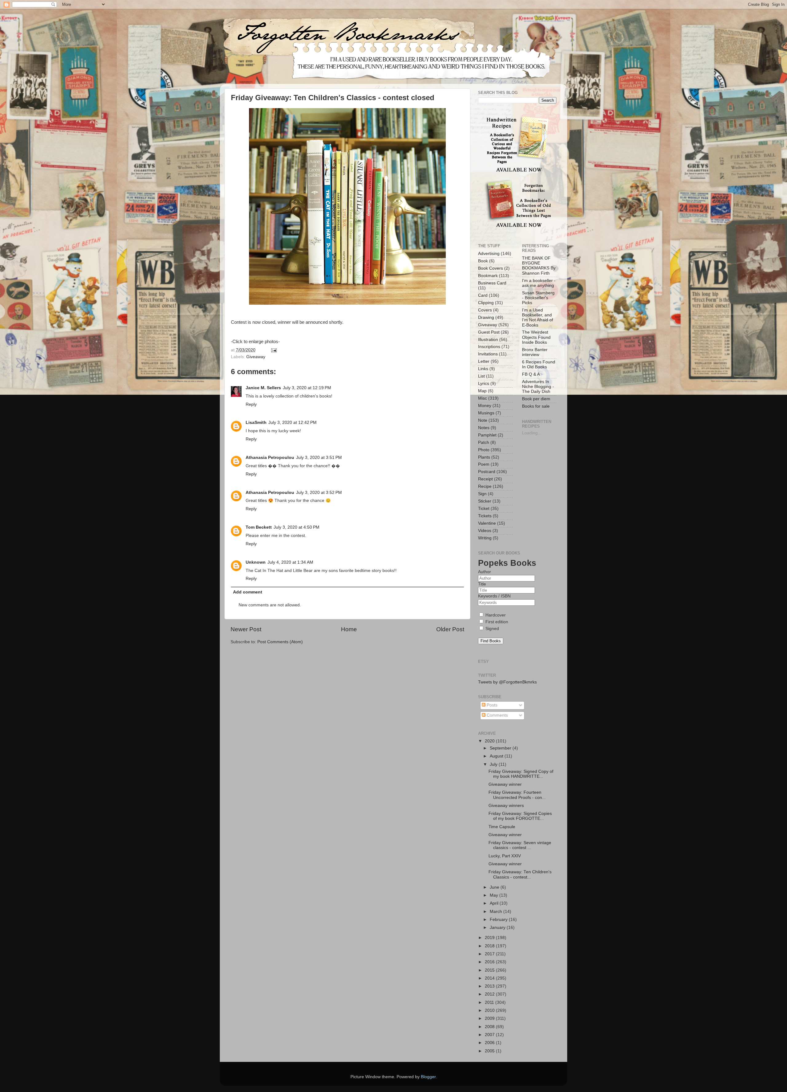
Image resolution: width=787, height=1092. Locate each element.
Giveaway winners (506, 805)
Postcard (486, 471)
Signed (491, 628)
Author (484, 571)
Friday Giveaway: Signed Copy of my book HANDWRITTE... (520, 774)
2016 (490, 962)
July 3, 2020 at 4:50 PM (296, 527)
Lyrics (483, 383)
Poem (483, 464)
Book (483, 261)
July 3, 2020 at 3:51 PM (319, 457)
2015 (490, 970)
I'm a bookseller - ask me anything (539, 283)
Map (482, 391)
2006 (490, 1042)
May (494, 895)
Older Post (450, 629)
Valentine (487, 523)
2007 (490, 1034)
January (498, 927)
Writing (485, 538)
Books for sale (536, 406)
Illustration (488, 339)
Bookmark (488, 275)
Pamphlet (487, 435)
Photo (483, 450)
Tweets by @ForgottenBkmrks (507, 682)
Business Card (492, 283)
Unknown (256, 562)
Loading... (531, 433)
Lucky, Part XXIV (504, 856)
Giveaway (255, 356)
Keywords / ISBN (494, 596)
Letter (483, 361)
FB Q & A (531, 374)
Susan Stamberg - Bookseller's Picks (538, 298)
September (501, 748)
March (496, 911)
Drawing (486, 317)
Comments (496, 715)
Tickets (485, 516)
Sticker (484, 501)
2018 (490, 946)
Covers (485, 310)
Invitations (488, 354)
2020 (490, 741)
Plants (484, 457)
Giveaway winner (505, 784)
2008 (490, 1026)
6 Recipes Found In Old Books (538, 364)
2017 (490, 954)
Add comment (247, 592)
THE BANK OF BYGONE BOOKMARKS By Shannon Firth (539, 266)
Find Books (491, 641)
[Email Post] (273, 350)
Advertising (489, 253)
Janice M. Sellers (263, 388)
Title (482, 584)
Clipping (486, 302)
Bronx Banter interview (535, 352)
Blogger (428, 1076)
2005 (490, 1051)
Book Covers (490, 268)
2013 (490, 986)
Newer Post (246, 629)
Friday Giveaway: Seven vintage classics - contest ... (519, 845)
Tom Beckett (259, 527)
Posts (491, 705)
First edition (496, 622)
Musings (486, 413)
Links (483, 368)
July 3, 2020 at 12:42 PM (292, 422)
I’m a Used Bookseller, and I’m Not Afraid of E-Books (537, 317)
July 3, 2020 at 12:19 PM (307, 388)
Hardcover (495, 615)
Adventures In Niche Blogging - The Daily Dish (538, 386)
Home (349, 629)
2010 (490, 1010)
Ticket (483, 508)
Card (483, 295)
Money (484, 405)
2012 (490, 994)
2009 (490, 1018)
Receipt (485, 479)
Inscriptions (489, 346)
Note (482, 420)
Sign (482, 493)
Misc (482, 398)
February (499, 919)
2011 (490, 1002)
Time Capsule (501, 826)
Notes (483, 427)
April (495, 903)
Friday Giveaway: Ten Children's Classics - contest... (520, 874)
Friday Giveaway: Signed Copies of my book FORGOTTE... (520, 816)
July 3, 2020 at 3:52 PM (319, 492)
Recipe (485, 486)
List (481, 376)
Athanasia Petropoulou (270, 457)
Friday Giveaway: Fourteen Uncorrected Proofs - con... (517, 795)
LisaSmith (256, 422)
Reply (251, 404)
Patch (483, 442)
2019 (490, 937)
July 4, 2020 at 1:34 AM (290, 562)
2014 (490, 978)
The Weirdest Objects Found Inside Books (536, 337)
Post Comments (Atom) (280, 642)
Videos (484, 530)
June (495, 887)
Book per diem (536, 399)
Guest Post (489, 332)
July (494, 764)
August (497, 756)
